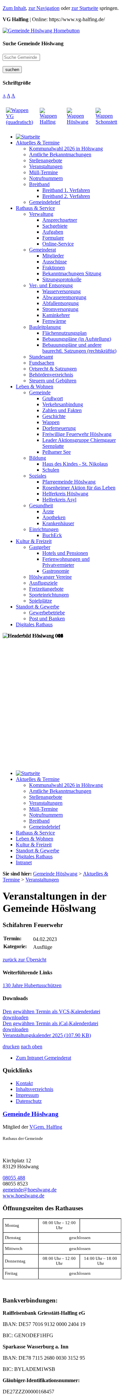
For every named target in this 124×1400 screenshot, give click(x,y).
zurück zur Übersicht (24, 959)
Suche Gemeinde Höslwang (33, 43)
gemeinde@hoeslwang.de (30, 1189)
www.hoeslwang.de (23, 1195)
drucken (11, 1046)
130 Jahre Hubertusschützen (32, 985)
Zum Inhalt (14, 8)
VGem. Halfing (45, 1127)
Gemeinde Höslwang (31, 1113)
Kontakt (24, 1083)
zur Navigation (44, 8)
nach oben (31, 1046)
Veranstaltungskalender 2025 (47, 1035)
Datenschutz (29, 1101)
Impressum (27, 1095)
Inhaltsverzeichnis (34, 1089)
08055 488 (14, 1178)
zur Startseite (84, 8)
